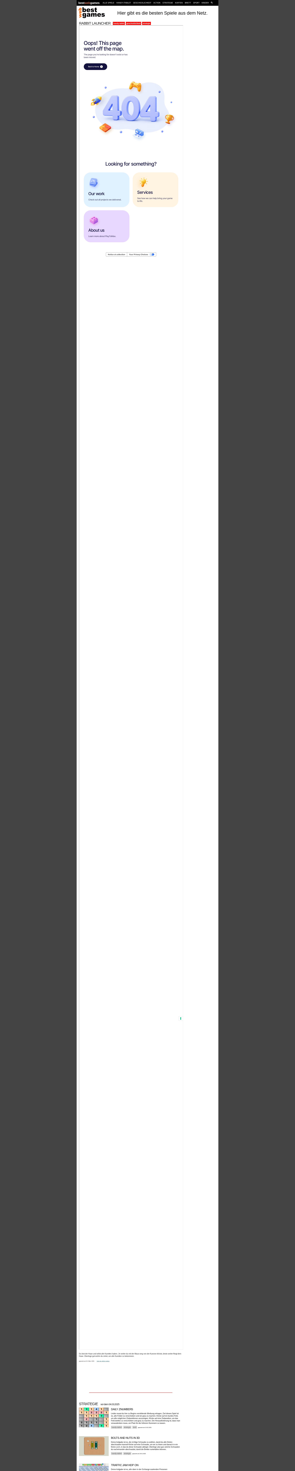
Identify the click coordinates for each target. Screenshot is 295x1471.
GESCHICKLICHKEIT (142, 3)
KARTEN (179, 3)
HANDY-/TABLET (123, 3)
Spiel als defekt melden (103, 1361)
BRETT (188, 3)
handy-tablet (118, 23)
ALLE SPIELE (108, 3)
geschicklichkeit (133, 23)
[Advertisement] (200, 55)
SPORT (196, 3)
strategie (146, 23)
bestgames (89, 3)
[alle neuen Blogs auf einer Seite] (211, 3)
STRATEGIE (167, 3)
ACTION (156, 3)
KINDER (205, 3)
